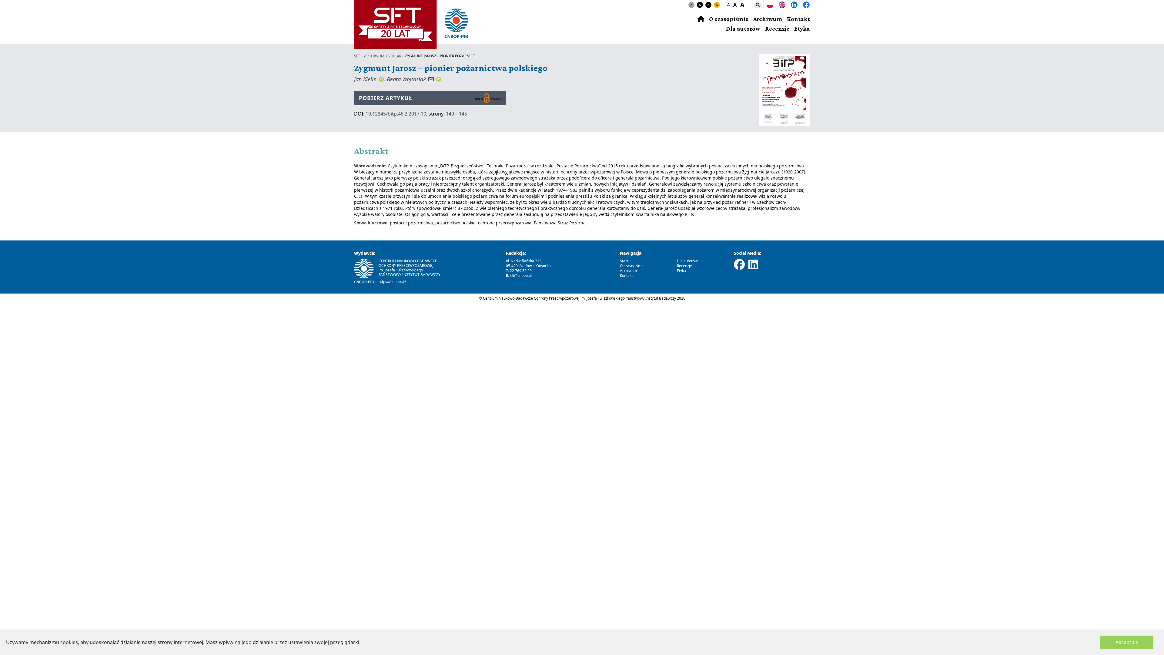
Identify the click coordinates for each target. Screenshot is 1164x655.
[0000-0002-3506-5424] (381, 79)
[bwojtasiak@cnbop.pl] (431, 79)
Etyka (802, 28)
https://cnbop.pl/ (392, 281)
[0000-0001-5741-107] (438, 79)
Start (624, 261)
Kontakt (798, 18)
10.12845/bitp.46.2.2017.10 (396, 113)
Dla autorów (743, 28)
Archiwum (767, 18)
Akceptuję (1127, 642)
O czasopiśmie (728, 18)
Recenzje (777, 28)
